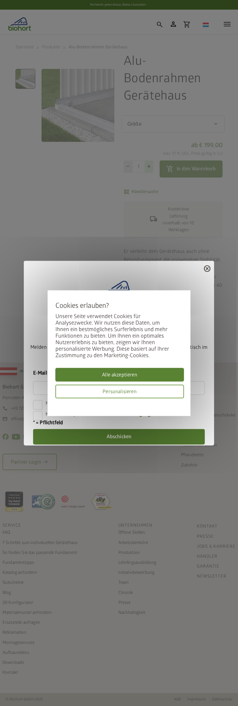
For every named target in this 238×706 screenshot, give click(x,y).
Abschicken (119, 437)
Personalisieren (119, 391)
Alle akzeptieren (119, 374)
